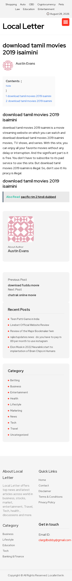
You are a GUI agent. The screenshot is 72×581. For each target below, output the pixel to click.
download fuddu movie (23, 285)
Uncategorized (19, 435)
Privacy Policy (47, 502)
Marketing (16, 410)
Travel (14, 428)
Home (42, 480)
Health (14, 398)
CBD (31, 4)
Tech (13, 422)
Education (29, 9)
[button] (65, 22)
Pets (61, 4)
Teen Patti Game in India (24, 319)
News (13, 416)
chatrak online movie (22, 295)
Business (15, 386)
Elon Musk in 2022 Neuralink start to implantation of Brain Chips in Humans (32, 349)
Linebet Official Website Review (29, 325)
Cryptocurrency (46, 4)
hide (8, 85)
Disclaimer (45, 491)
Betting (15, 380)
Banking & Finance (13, 556)
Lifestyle (15, 404)
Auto (23, 4)
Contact (44, 485)
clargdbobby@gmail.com (54, 540)
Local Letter (23, 26)
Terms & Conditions (51, 497)
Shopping (11, 4)
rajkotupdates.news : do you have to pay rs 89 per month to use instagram (36, 339)
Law (17, 9)
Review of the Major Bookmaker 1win (32, 331)
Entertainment (46, 9)
